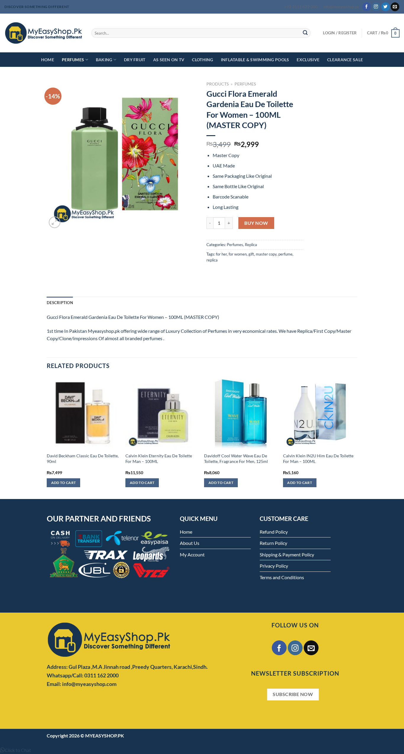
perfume (285, 254)
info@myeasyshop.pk (341, 6)
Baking (104, 59)
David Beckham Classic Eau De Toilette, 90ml (83, 458)
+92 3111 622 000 (301, 6)
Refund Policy (274, 532)
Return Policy (273, 543)
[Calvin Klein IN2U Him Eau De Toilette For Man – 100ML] (319, 413)
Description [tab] (60, 302)
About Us (189, 543)
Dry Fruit (135, 59)
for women (238, 254)
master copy (266, 254)
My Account (192, 554)
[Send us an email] (395, 6)
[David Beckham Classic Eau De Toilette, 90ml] (83, 413)
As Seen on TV (169, 59)
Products (217, 84)
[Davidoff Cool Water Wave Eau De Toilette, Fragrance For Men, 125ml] (240, 413)
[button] (15, 750)
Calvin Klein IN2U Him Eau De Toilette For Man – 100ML (318, 458)
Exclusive (308, 59)
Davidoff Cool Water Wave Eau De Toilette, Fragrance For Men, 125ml (236, 458)
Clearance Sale (345, 59)
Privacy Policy (274, 566)
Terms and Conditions (282, 577)
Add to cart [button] (63, 483)
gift (251, 254)
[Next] (355, 437)
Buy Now (256, 223)
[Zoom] (54, 222)
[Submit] (305, 33)
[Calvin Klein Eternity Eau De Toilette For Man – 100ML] (161, 413)
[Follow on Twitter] (385, 6)
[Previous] (47, 437)
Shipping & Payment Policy (287, 554)
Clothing (202, 59)
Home (47, 59)
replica (212, 260)
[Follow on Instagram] (376, 6)
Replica (251, 244)
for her (221, 254)
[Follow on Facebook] (366, 6)
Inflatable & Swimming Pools (255, 59)
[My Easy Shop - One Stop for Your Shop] (43, 33)
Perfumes (73, 59)
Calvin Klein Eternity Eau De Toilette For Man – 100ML (158, 458)
